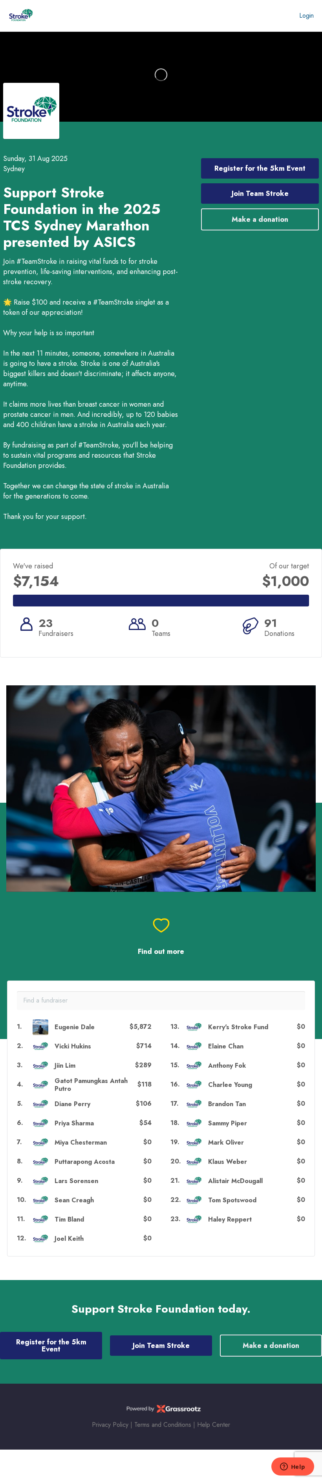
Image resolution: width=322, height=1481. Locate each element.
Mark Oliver (226, 1142)
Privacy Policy (110, 1424)
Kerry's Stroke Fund (238, 1027)
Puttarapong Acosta (85, 1161)
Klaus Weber (227, 1161)
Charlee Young (230, 1084)
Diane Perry (72, 1104)
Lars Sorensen (76, 1181)
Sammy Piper (227, 1123)
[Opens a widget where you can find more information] (292, 1467)
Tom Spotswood (232, 1200)
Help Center (213, 1424)
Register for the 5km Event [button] (260, 168)
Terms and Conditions (162, 1424)
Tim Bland (69, 1219)
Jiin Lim (65, 1065)
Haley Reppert (230, 1219)
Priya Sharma (74, 1123)
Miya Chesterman (81, 1142)
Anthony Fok (227, 1065)
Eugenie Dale (75, 1027)
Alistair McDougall (235, 1181)
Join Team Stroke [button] (260, 193)
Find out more (161, 951)
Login (306, 15)
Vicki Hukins (73, 1046)
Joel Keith (69, 1238)
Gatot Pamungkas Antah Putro (91, 1084)
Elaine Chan (225, 1046)
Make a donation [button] (260, 219)
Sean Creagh (74, 1200)
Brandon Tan (227, 1104)
